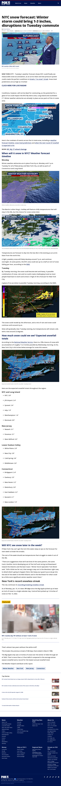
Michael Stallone (6, 29)
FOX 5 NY (4, 31)
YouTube (53, 777)
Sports (3, 740)
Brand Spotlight (20, 756)
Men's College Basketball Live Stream (53, 762)
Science (3, 738)
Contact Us (50, 734)
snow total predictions (23, 143)
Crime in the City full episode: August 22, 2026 (12, 692)
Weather (20, 720)
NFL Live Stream (52, 751)
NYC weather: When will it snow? (10, 66)
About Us (51, 720)
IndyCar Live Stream (52, 759)
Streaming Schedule (6, 724)
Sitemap (4, 743)
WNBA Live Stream (52, 767)
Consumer (4, 749)
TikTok (50, 777)
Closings (19, 724)
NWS (28, 264)
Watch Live (4, 722)
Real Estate (4, 758)
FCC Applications (52, 740)
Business (4, 753)
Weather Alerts (20, 725)
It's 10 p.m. (50, 741)
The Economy (5, 754)
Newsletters (5, 741)
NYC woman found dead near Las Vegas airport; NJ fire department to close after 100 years (23, 679)
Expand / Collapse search (58, 3)
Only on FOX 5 (21, 747)
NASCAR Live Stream (53, 757)
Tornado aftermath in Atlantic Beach (10, 705)
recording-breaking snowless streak (31, 585)
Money (4, 747)
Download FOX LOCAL (53, 729)
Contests (50, 736)
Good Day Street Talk (37, 724)
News (4, 720)
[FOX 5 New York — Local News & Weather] (7, 3)
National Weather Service (23, 342)
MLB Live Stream (52, 756)
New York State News (7, 727)
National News (5, 729)
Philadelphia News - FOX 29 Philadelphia (37, 753)
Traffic (18, 727)
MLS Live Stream (52, 769)
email (58, 777)
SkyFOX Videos (20, 754)
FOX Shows (50, 727)
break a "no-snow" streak (39, 79)
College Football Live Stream (53, 753)
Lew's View (19, 751)
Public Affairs (51, 732)
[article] (30, 618)
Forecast (19, 722)
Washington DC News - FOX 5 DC (38, 756)
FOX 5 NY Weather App (22, 731)
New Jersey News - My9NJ (36, 750)
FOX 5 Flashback (21, 753)
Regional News (37, 747)
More (39, 3)
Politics (3, 731)
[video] (55, 681)
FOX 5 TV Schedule (52, 725)
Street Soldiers (20, 749)
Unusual (4, 736)
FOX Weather (20, 732)
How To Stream (51, 722)
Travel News (20, 729)
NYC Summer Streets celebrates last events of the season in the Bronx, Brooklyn (20, 685)
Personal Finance (6, 756)
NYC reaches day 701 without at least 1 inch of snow (19, 636)
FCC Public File (51, 738)
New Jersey (30, 668)
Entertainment (5, 734)
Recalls (3, 751)
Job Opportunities (52, 731)
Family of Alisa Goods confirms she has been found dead (15, 699)
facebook (44, 777)
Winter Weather (10, 31)
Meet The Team (51, 724)
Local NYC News (6, 725)
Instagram (47, 777)
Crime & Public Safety (7, 732)
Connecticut (41, 668)
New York (20, 668)
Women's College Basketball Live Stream (53, 765)
